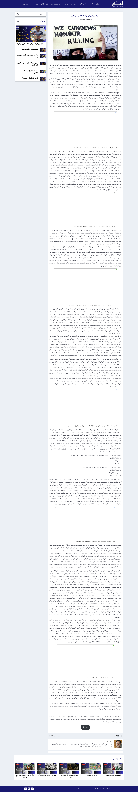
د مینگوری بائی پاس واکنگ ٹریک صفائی (29, 71)
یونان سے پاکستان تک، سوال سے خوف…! (69, 776)
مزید (18, 21)
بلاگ (97, 4)
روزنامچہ (65, 4)
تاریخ (91, 4)
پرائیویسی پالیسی (79, 789)
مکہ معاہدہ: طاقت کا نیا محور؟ (113, 775)
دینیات (73, 4)
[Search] (17, 14)
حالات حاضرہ (83, 4)
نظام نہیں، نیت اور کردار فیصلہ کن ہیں (47, 776)
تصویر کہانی (44, 4)
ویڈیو (36, 4)
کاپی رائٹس (95, 789)
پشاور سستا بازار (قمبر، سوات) (30, 49)
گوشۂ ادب (26, 4)
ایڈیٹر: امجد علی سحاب (118, 7)
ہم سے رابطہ (111, 789)
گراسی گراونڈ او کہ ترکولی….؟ (30, 78)
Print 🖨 (85, 727)
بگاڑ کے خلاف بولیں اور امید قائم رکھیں (25, 776)
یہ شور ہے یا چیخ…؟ (91, 775)
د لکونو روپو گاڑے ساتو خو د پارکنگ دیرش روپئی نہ (30, 44)
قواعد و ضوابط (88, 789)
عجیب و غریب (55, 4)
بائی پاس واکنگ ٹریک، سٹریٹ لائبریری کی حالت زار (27, 64)
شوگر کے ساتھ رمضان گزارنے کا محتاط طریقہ (27, 56)
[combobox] (32, 14)
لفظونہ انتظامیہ (103, 789)
